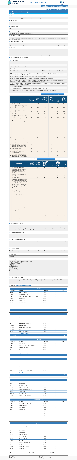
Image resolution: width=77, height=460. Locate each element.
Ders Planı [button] (54, 9)
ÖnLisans (43, 6)
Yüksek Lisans (52, 6)
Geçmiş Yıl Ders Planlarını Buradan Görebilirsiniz (23, 285)
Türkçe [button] (48, 9)
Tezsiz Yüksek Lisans (59, 6)
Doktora (66, 6)
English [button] (51, 9)
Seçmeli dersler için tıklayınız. (24, 333)
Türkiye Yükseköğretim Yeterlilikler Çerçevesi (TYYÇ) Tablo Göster (52, 94)
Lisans (47, 6)
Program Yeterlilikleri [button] (59, 9)
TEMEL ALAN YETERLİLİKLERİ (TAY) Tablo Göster (45, 159)
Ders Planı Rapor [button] (65, 9)
